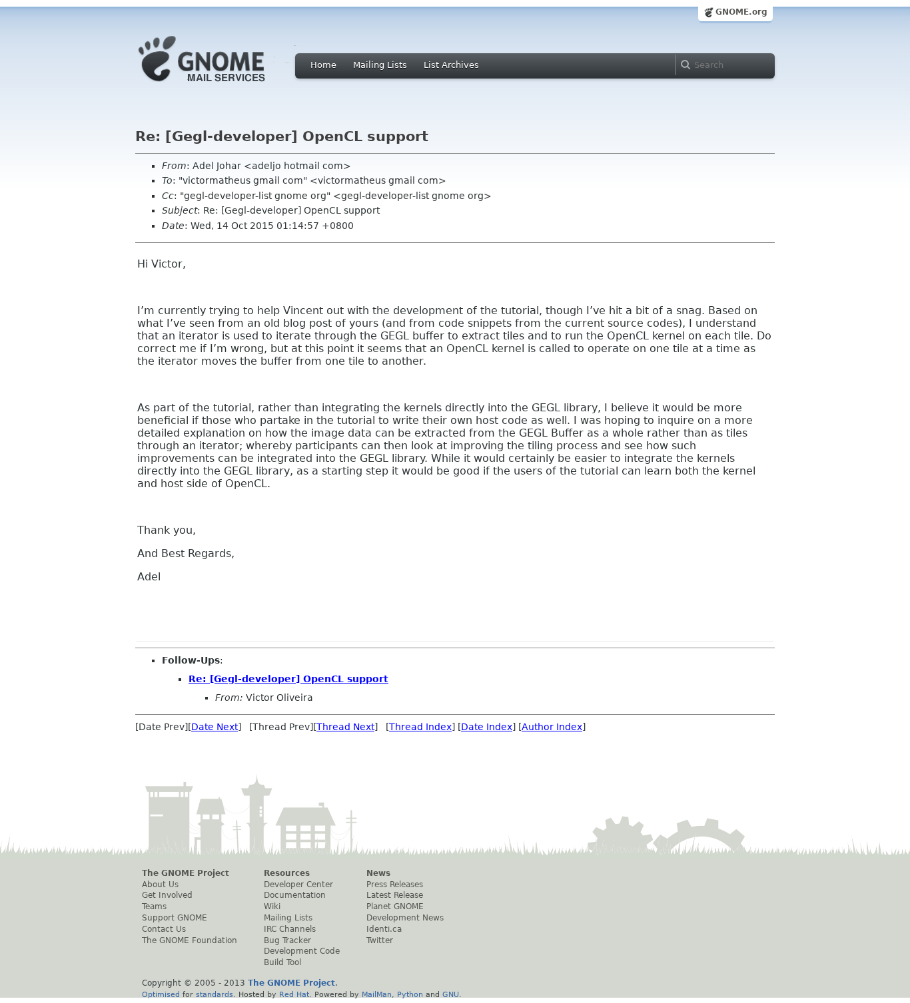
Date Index (486, 726)
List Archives (451, 65)
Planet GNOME (395, 906)
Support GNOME (174, 917)
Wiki (272, 906)
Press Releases (394, 884)
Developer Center (298, 884)
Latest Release (394, 895)
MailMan (377, 994)
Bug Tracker (287, 940)
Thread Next (345, 726)
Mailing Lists (380, 65)
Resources (287, 873)
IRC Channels (290, 929)
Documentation (295, 895)
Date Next (214, 726)
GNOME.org (741, 12)
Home (323, 65)
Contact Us (164, 929)
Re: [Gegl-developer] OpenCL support (288, 679)
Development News (405, 917)
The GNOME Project (185, 873)
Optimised (161, 994)
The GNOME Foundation (189, 940)
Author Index (552, 726)
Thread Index (420, 726)
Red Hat (294, 994)
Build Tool (282, 962)
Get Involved (167, 895)
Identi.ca (384, 929)
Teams (154, 906)
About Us (160, 884)
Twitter (379, 940)
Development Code (302, 951)
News (378, 873)
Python (410, 994)
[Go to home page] (222, 85)
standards (214, 994)
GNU (450, 994)
